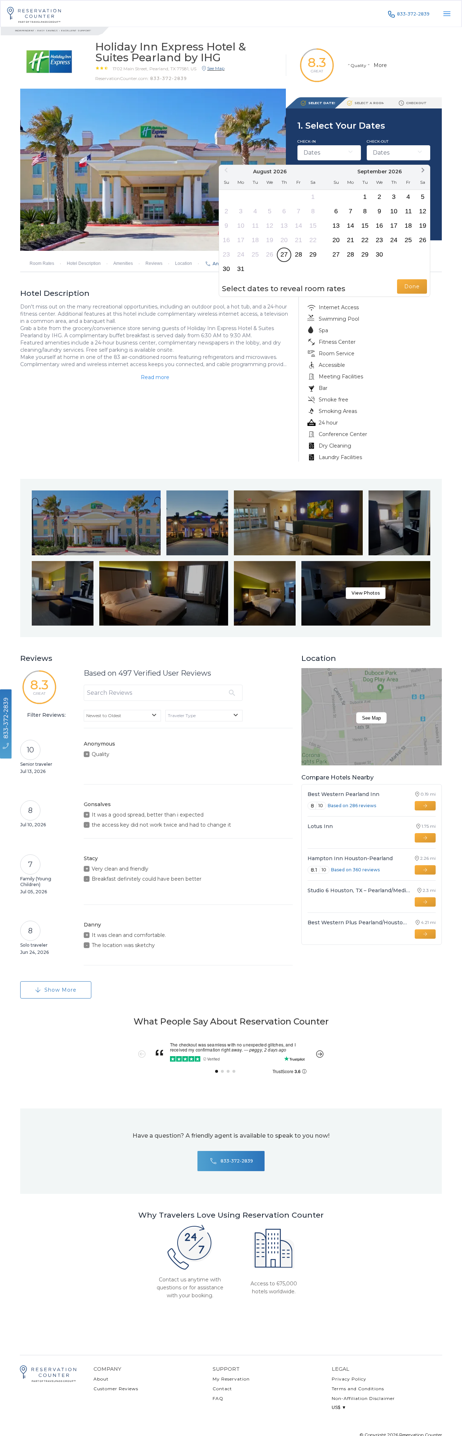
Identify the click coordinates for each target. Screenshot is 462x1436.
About (101, 1379)
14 (298, 225)
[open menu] (447, 13)
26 (269, 254)
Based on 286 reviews (352, 805)
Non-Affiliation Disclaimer (363, 1398)
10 (240, 225)
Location (183, 263)
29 (313, 254)
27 (284, 254)
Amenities (123, 263)
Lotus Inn (320, 826)
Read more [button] (155, 377)
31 (240, 268)
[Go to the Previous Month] (226, 170)
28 (298, 254)
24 (240, 254)
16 (226, 240)
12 (269, 225)
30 (226, 268)
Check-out (377, 141)
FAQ (218, 1398)
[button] (154, 68)
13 (284, 225)
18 (255, 240)
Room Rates (42, 263)
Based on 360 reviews (355, 869)
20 (284, 240)
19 (269, 240)
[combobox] (122, 715)
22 (313, 240)
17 (240, 240)
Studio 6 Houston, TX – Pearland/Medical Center (359, 890)
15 (313, 225)
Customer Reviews (115, 1388)
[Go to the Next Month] (422, 170)
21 (298, 240)
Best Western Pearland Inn (343, 794)
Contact (222, 1388)
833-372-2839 (413, 14)
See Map (371, 718)
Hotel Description (84, 263)
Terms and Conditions (358, 1388)
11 (255, 225)
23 (226, 254)
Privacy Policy (349, 1379)
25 (255, 254)
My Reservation (231, 1379)
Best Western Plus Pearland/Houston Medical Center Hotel (358, 922)
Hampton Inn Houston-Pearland (350, 858)
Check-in (306, 141)
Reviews (153, 263)
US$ (339, 1407)
